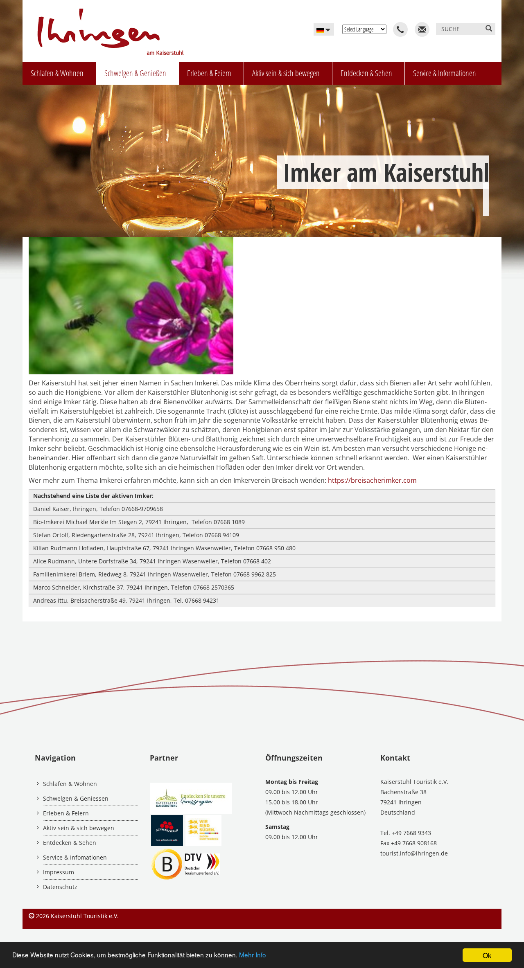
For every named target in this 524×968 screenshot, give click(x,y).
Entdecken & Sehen (366, 73)
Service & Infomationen (75, 857)
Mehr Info (252, 954)
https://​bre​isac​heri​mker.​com (372, 480)
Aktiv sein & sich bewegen (286, 73)
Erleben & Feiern (209, 73)
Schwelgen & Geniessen (75, 798)
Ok (487, 955)
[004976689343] (400, 29)
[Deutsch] (324, 29)
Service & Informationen (444, 73)
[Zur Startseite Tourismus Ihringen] (107, 28)
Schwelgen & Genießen (135, 73)
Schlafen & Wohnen (57, 73)
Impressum (58, 872)
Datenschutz (60, 887)
